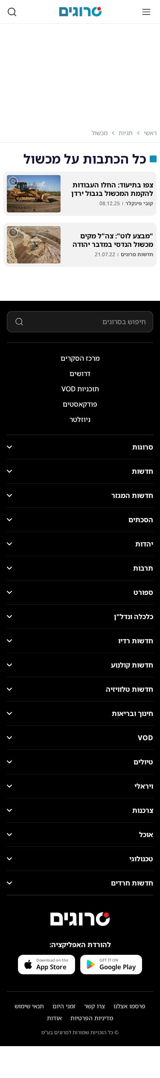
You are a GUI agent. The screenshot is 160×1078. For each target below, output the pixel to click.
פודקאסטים (80, 404)
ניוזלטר (80, 419)
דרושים (80, 373)
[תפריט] (146, 11)
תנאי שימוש (29, 1006)
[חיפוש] (12, 12)
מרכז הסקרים (80, 358)
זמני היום (64, 1006)
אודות (54, 1018)
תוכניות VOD (80, 388)
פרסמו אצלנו (129, 1006)
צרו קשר (94, 1006)
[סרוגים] (80, 919)
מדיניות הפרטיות (91, 1018)
